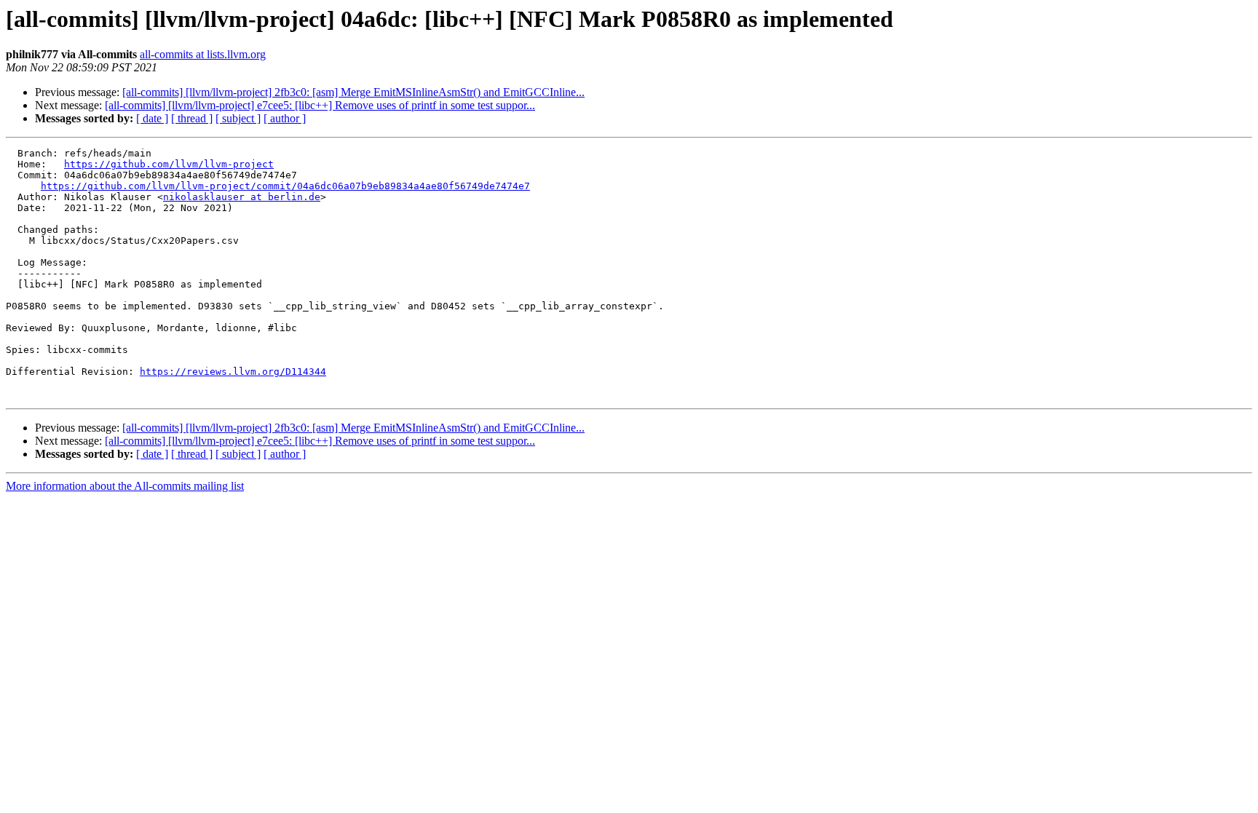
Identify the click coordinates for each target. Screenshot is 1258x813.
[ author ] (285, 118)
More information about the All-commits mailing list (125, 486)
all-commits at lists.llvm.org (203, 54)
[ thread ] (192, 118)
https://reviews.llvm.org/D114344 (233, 371)
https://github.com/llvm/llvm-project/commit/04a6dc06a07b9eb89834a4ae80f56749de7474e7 (285, 186)
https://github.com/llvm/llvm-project (169, 164)
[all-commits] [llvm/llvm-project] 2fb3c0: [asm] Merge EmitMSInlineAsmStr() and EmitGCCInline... (353, 92)
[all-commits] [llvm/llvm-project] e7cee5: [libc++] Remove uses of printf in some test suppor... (320, 105)
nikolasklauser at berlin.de (241, 196)
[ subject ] (238, 118)
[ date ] (152, 118)
